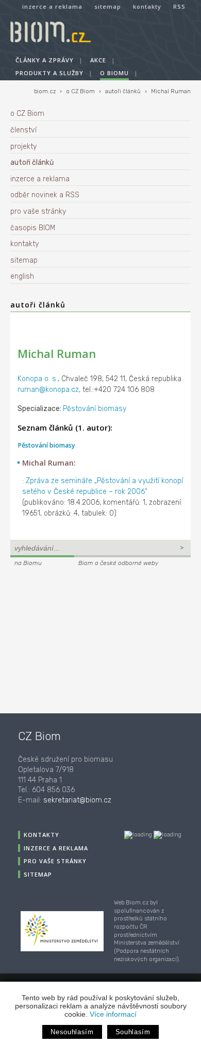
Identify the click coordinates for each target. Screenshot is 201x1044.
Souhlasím (132, 1032)
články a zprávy (44, 60)
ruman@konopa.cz (48, 389)
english (22, 276)
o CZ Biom (80, 91)
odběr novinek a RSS (44, 195)
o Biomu (114, 73)
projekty (23, 146)
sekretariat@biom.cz (77, 800)
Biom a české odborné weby (118, 563)
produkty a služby (49, 73)
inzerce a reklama (52, 6)
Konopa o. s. (38, 378)
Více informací (113, 1014)
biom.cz (45, 91)
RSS (179, 6)
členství (23, 130)
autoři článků (123, 91)
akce (98, 60)
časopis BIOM (32, 228)
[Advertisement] (74, 638)
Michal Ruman (171, 91)
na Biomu (28, 563)
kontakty (147, 6)
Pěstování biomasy (94, 408)
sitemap (107, 6)
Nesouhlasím (72, 1032)
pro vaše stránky (38, 211)
